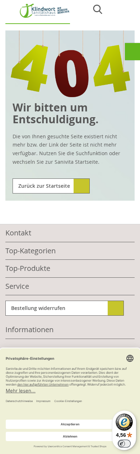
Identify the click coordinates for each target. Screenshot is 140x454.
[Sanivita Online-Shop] (37, 14)
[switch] (124, 444)
